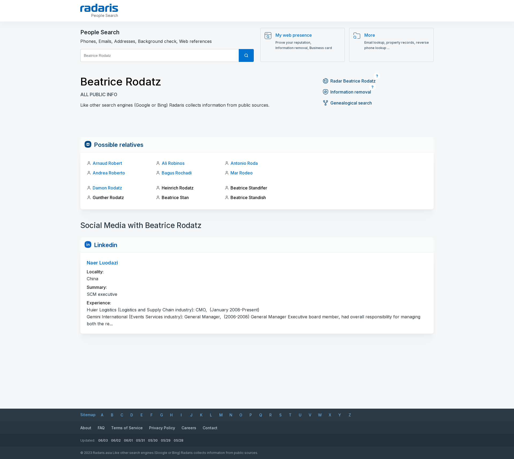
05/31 (140, 440)
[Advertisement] (257, 125)
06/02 (116, 440)
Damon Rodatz (107, 188)
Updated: (87, 440)
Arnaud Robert (107, 163)
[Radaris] (99, 8)
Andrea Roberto (109, 173)
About (85, 428)
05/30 (153, 440)
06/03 (103, 440)
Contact (210, 428)
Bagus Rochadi (177, 173)
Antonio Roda (244, 163)
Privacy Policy (162, 428)
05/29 (166, 440)
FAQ (101, 428)
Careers (189, 428)
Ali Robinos (173, 163)
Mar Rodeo (241, 173)
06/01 (128, 440)
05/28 (178, 440)
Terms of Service (127, 428)
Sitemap (88, 414)
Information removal (350, 92)
